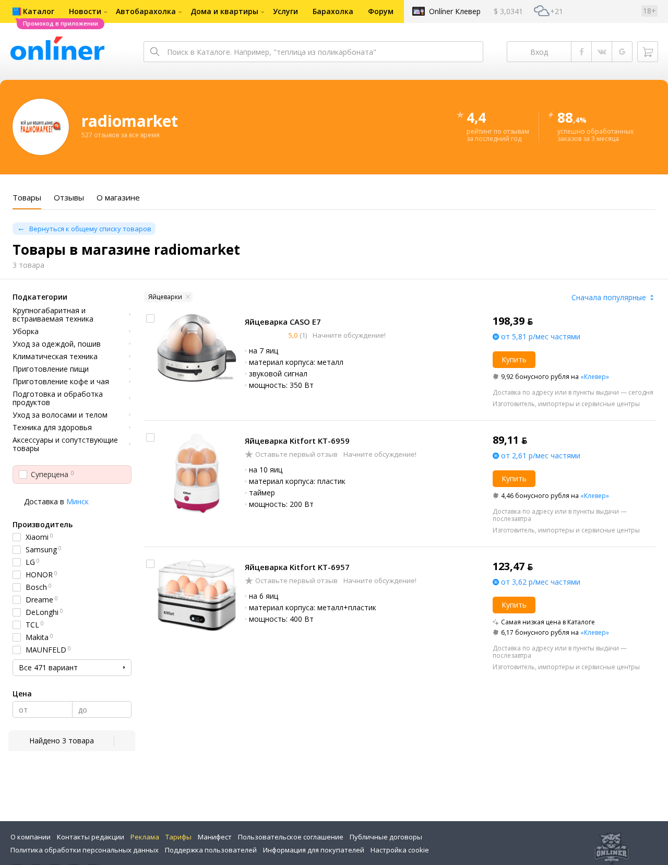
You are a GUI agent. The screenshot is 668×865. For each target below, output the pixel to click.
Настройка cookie (400, 850)
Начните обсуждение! (348, 335)
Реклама (144, 837)
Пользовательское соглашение (290, 837)
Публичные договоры (386, 837)
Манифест (215, 837)
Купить (514, 359)
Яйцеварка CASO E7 (283, 321)
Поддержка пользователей (211, 850)
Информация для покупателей (313, 850)
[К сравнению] (150, 318)
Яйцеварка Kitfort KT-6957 (297, 567)
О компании (30, 837)
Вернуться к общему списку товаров (90, 228)
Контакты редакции (90, 837)
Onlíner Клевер (455, 11)
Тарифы (178, 837)
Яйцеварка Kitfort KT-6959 (297, 440)
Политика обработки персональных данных (84, 850)
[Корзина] (647, 51)
